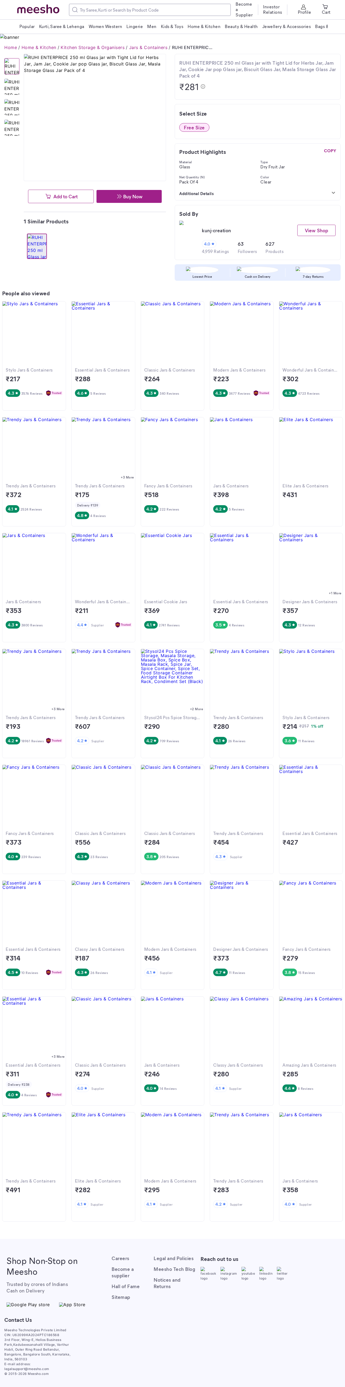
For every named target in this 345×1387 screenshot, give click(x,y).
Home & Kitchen (39, 47)
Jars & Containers (148, 47)
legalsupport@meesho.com (26, 1369)
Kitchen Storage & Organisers (93, 47)
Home (10, 47)
